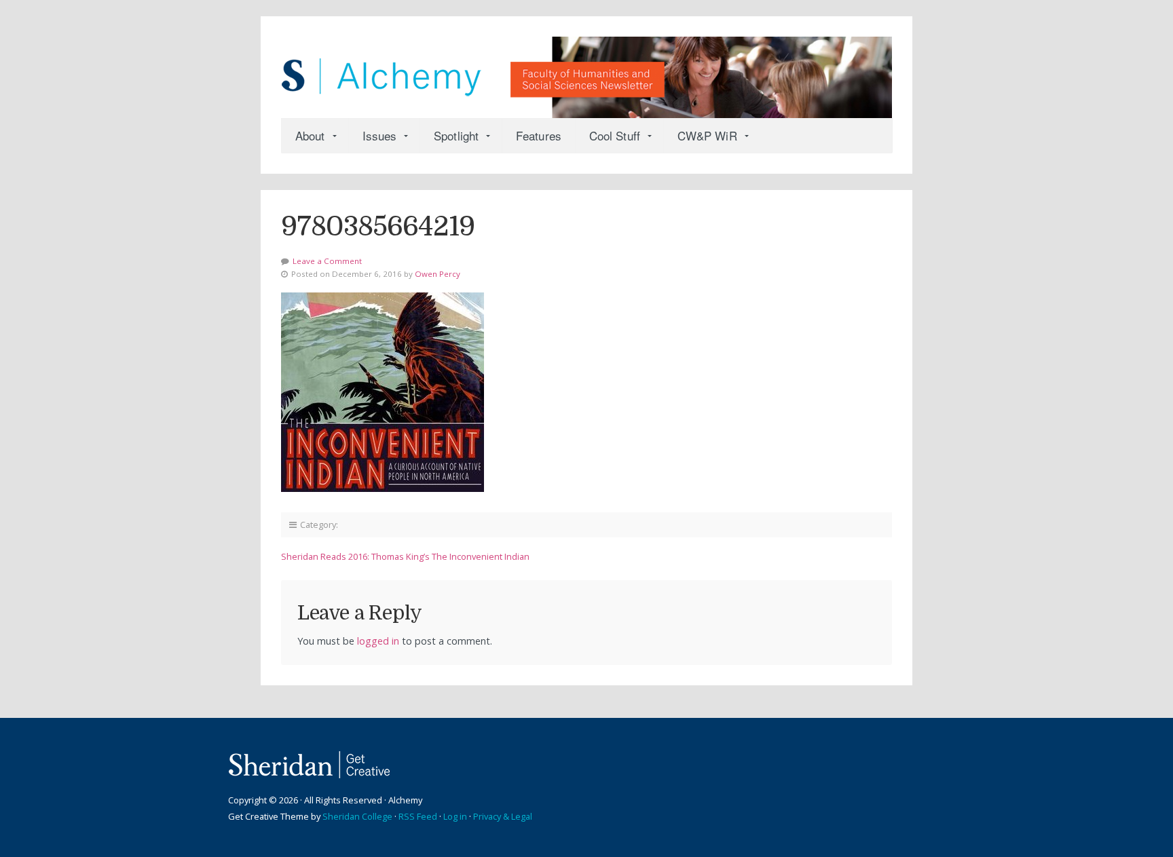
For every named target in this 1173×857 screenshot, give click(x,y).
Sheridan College (357, 816)
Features (538, 135)
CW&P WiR (707, 135)
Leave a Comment (327, 261)
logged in (378, 640)
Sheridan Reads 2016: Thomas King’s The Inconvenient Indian (405, 556)
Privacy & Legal (502, 816)
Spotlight (456, 135)
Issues (379, 135)
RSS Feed (417, 816)
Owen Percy (437, 274)
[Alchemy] (586, 70)
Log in (455, 816)
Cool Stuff (614, 135)
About (310, 135)
